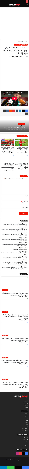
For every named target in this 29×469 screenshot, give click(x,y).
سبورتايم (24, 56)
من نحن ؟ (26, 405)
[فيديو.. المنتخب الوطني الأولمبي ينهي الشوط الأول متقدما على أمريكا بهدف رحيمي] (21, 142)
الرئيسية (25, 42)
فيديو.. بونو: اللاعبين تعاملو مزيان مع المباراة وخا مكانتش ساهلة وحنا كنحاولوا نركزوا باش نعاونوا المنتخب (15, 316)
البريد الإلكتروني (24, 202)
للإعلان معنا (25, 403)
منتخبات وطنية (17, 44)
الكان (27, 427)
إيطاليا (26, 422)
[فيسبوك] (26, 111)
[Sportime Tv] (14, 5)
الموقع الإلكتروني (25, 207)
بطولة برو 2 (25, 440)
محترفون (26, 444)
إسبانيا (26, 414)
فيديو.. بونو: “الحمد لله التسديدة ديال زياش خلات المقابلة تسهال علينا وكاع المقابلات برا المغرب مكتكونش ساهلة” (7, 166)
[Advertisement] (14, 23)
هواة (27, 442)
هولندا (26, 424)
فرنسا (27, 418)
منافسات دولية (25, 431)
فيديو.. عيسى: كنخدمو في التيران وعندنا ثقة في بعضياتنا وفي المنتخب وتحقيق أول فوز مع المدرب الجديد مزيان (15, 384)
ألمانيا (27, 420)
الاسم (26, 196)
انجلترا (26, 416)
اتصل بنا (26, 407)
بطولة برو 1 (25, 437)
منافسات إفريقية (24, 429)
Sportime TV (20, 42)
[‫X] (23, 111)
